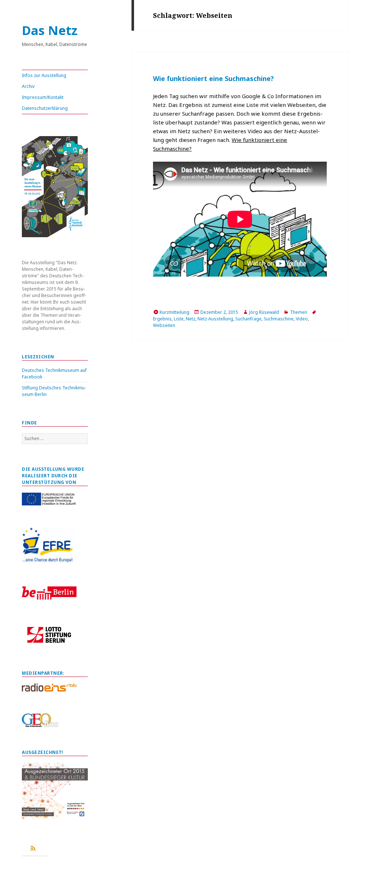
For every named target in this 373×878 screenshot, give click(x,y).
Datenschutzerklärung (45, 108)
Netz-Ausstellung (215, 319)
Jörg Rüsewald (264, 312)
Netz (190, 319)
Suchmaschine (279, 319)
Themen (298, 312)
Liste (179, 319)
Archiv (28, 86)
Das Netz (50, 30)
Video (302, 319)
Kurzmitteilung (174, 312)
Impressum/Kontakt (42, 97)
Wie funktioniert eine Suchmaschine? (213, 78)
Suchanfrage (248, 319)
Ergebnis (162, 319)
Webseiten (164, 325)
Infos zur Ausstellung (44, 75)
